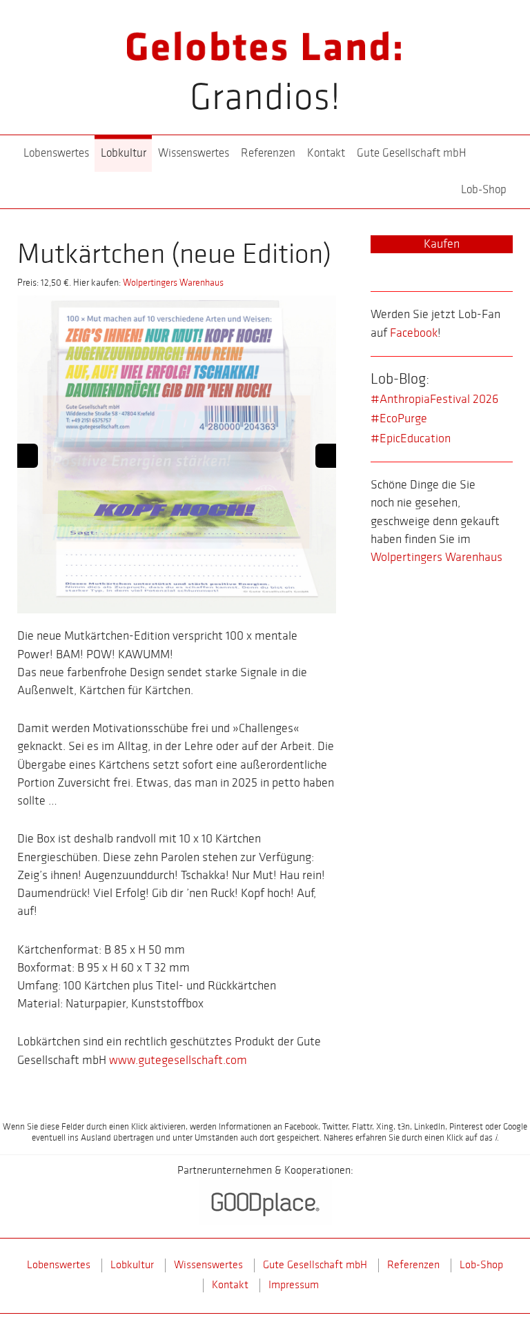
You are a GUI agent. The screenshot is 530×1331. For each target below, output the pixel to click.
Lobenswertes (56, 153)
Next (325, 456)
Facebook (414, 332)
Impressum (293, 1285)
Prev (27, 456)
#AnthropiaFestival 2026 (434, 399)
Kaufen (442, 243)
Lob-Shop (484, 190)
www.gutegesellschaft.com (178, 1060)
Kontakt (326, 153)
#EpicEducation (411, 438)
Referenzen (268, 153)
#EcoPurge (399, 418)
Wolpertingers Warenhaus (173, 282)
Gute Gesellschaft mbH (412, 153)
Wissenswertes (193, 153)
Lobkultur (123, 153)
